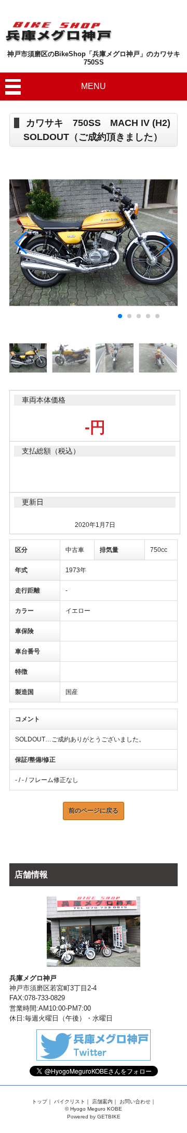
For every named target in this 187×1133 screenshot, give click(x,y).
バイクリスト (69, 1101)
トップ (39, 1101)
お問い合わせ (135, 1101)
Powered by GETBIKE (94, 1116)
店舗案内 (102, 1101)
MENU (93, 86)
